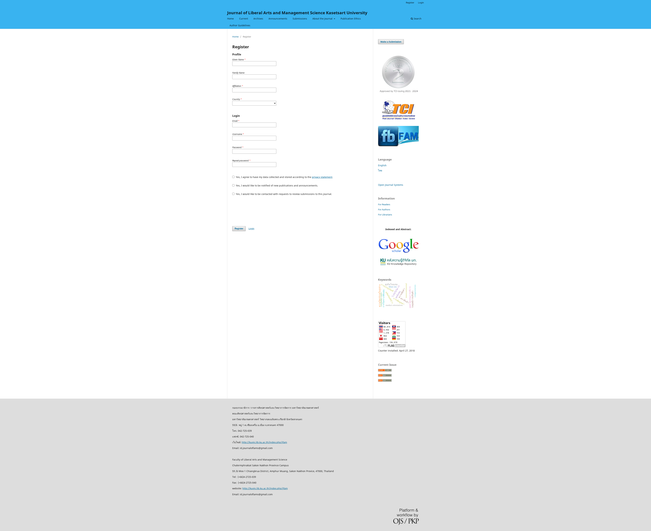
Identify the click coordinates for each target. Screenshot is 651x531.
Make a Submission (390, 41)
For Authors (384, 209)
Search (417, 18)
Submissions (300, 18)
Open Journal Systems (390, 184)
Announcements (278, 18)
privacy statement (322, 177)
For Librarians (385, 214)
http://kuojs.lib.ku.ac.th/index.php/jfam (264, 442)
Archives (258, 18)
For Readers (384, 204)
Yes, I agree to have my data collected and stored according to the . (284, 177)
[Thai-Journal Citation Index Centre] (398, 121)
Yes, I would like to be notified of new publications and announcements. (276, 185)
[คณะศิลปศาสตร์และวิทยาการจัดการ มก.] (398, 145)
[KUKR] (398, 265)
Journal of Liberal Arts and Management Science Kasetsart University (297, 12)
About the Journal (322, 18)
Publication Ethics (351, 18)
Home (230, 18)
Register (410, 2)
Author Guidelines (240, 25)
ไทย (380, 170)
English (382, 165)
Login (421, 2)
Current (243, 18)
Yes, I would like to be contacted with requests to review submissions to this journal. (283, 194)
